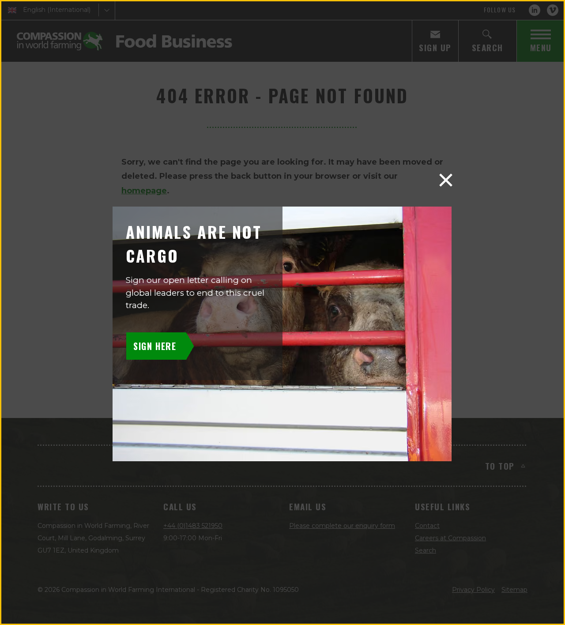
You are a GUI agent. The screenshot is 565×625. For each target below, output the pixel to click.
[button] (446, 180)
